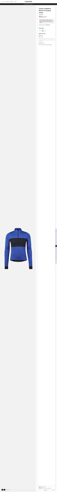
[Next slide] (4, 490)
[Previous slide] (2, 490)
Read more (50, 44)
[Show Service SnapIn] (56, 246)
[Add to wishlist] (54, 490)
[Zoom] (18, 249)
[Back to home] (28, 1)
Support (15, 1)
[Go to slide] (11, 490)
